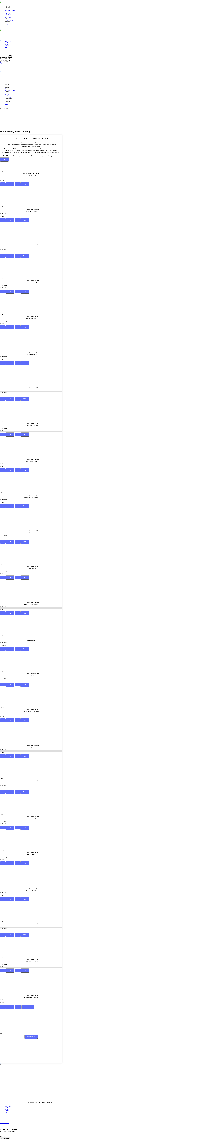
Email (1, 1136)
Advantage (4, 178)
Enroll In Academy (4, 1123)
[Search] (1, 50)
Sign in (1, 63)
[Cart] (1, 53)
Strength (4, 180)
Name (1, 1135)
